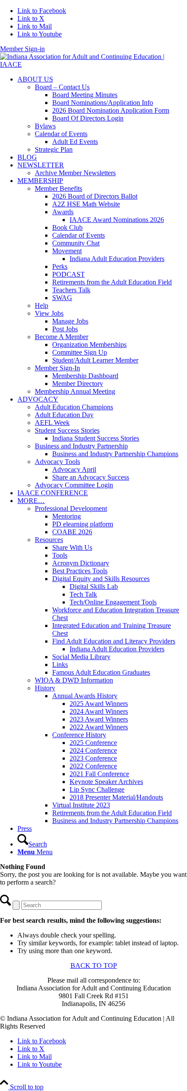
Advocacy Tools (57, 461)
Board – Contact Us (62, 87)
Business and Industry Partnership (81, 446)
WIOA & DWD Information (74, 680)
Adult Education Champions (74, 407)
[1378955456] (93, 64)
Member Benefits (58, 188)
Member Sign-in (22, 48)
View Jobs (49, 313)
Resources (49, 539)
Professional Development (71, 508)
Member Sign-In (57, 368)
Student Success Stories (67, 430)
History (45, 688)
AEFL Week (52, 422)
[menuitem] (102, 114)
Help (41, 305)
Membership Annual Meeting (75, 391)
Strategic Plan (54, 149)
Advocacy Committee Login (74, 485)
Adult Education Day (64, 414)
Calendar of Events (61, 133)
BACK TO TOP (93, 965)
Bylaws (45, 126)
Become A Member (61, 336)
